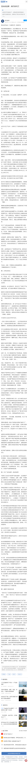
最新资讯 (5, 705)
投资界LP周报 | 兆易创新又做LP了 (12, 741)
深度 (2, 708)
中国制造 (3, 674)
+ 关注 (25, 20)
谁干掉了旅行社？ (8, 734)
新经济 (14, 674)
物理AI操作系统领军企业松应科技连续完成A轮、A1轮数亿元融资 (15, 748)
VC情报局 (25, 730)
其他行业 (19, 674)
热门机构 (20, 730)
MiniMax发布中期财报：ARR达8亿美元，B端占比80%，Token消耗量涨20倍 (15, 738)
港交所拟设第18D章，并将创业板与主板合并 (15, 744)
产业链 (9, 674)
